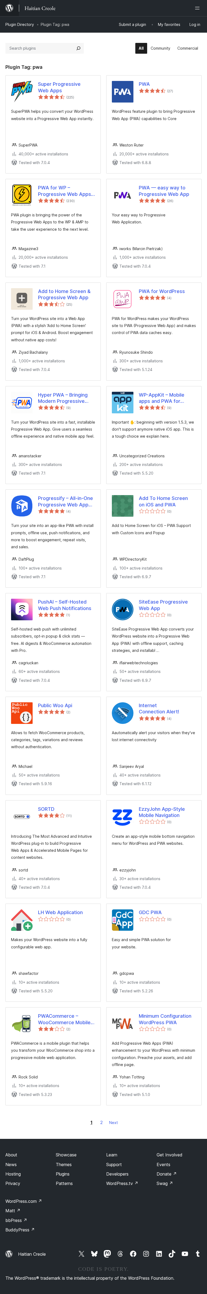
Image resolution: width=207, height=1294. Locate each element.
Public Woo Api (55, 705)
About (11, 1154)
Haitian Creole (32, 1254)
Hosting (13, 1174)
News (11, 1164)
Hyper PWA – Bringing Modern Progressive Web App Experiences (63, 398)
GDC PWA (150, 912)
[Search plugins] (78, 48)
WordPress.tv (122, 1183)
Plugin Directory (19, 24)
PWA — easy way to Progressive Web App (164, 191)
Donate (167, 1174)
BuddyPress (20, 1229)
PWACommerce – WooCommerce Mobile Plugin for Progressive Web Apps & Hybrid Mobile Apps (64, 1019)
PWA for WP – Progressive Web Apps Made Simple (64, 191)
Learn (111, 1154)
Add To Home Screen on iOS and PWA (163, 501)
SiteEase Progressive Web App (163, 605)
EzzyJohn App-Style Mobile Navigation (162, 812)
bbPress (16, 1220)
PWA (144, 84)
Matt (12, 1210)
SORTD (46, 809)
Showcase (66, 1154)
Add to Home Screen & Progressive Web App (64, 294)
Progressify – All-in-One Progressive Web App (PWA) (65, 501)
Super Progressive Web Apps (59, 87)
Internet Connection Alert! (159, 708)
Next (113, 1122)
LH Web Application (60, 912)
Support (114, 1164)
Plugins (63, 1174)
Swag (165, 1183)
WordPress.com (23, 1201)
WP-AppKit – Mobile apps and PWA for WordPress (161, 398)
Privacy (12, 1183)
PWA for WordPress (162, 291)
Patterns (64, 1183)
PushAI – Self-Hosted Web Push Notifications (64, 605)
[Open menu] (198, 8)
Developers (117, 1174)
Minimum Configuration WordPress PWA (165, 1019)
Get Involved (169, 1154)
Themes (64, 1164)
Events (163, 1164)
